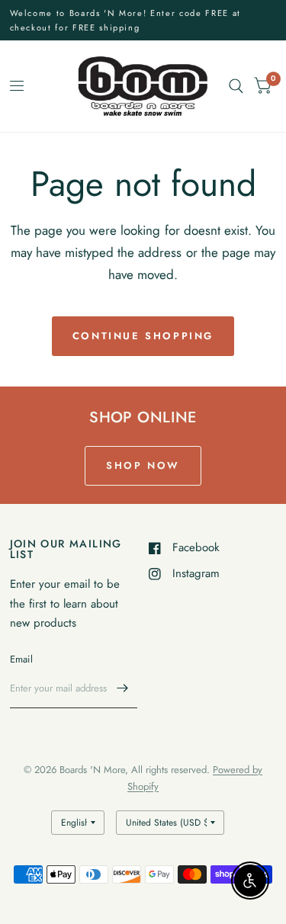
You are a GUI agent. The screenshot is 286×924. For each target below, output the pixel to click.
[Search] (236, 86)
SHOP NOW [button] (143, 465)
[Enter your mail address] (122, 688)
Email (21, 659)
